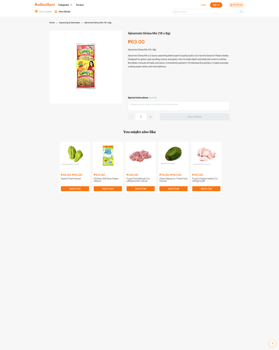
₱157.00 (197, 174)
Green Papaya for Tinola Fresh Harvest (173, 179)
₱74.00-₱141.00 (170, 174)
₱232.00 (132, 174)
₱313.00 (99, 174)
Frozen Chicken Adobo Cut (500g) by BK (205, 179)
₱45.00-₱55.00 (71, 174)
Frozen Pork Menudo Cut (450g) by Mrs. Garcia (138, 179)
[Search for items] (241, 12)
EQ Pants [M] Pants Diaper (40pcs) (106, 179)
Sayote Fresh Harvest (71, 178)
